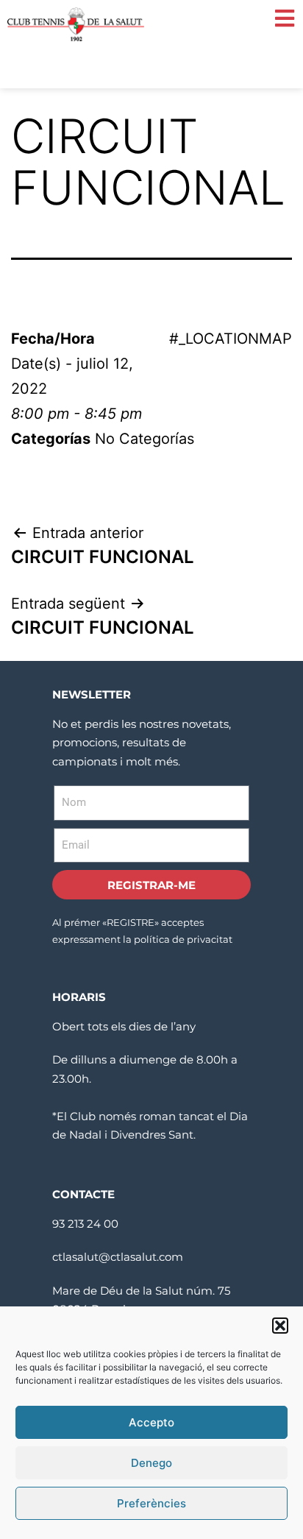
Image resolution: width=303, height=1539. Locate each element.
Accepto (151, 1422)
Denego (151, 1463)
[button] (280, 1325)
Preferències (151, 1503)
